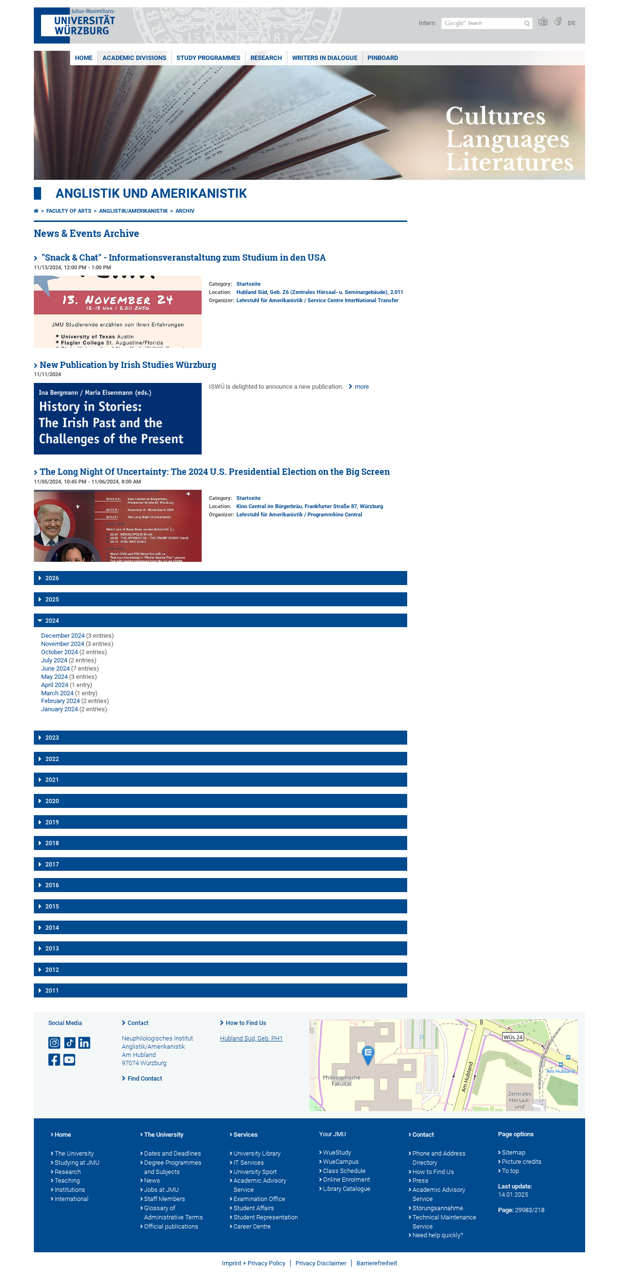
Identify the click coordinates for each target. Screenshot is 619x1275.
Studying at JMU (77, 1162)
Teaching (67, 1180)
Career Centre (252, 1226)
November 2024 (62, 643)
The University (74, 1153)
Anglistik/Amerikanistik (133, 211)
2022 (52, 759)
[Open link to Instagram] (55, 1043)
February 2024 (60, 700)
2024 (52, 620)
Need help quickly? (438, 1235)
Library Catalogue (346, 1188)
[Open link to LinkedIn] (85, 1043)
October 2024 (59, 652)
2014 (52, 927)
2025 (52, 599)
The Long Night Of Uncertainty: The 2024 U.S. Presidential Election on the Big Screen (215, 471)
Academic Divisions (134, 57)
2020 (52, 801)
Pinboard (383, 57)
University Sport (255, 1171)
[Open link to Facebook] (55, 1060)
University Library (257, 1153)
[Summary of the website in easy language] (543, 22)
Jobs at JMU (161, 1189)
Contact (138, 1023)
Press (420, 1180)
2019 (52, 822)
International (71, 1198)
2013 (52, 948)
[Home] (36, 211)
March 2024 (57, 693)
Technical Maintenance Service (444, 1222)
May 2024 (54, 676)
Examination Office (259, 1198)
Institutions (70, 1189)
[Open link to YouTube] (70, 1060)
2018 (52, 843)
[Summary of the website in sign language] (557, 22)
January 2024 (59, 709)
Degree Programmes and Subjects (173, 1167)
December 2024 (63, 635)
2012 (52, 970)
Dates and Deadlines (172, 1153)
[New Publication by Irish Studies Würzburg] (118, 452)
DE (571, 23)
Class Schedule (344, 1170)
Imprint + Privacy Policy (253, 1263)
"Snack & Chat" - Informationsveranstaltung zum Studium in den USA (183, 257)
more (362, 386)
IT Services (249, 1162)
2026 (52, 578)
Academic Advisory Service (260, 1185)
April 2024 (54, 685)
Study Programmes (208, 57)
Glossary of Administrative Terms (173, 1212)
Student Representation (266, 1217)
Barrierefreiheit (376, 1263)
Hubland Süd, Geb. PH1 (251, 1038)
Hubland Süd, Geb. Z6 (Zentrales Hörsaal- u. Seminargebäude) (311, 292)
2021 (52, 780)
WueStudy (337, 1152)
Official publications (171, 1226)
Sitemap (513, 1152)
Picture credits (522, 1161)
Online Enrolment (346, 1179)
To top (510, 1170)
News (152, 1180)
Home (83, 57)
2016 (52, 885)
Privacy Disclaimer (320, 1263)
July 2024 (54, 660)
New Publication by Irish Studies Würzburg (128, 364)
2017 (52, 864)
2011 (52, 990)
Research (266, 57)
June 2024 (55, 668)
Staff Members (164, 1198)
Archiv (185, 211)
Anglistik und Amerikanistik (151, 193)
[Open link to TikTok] (70, 1043)
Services (246, 1134)
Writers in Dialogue (324, 57)
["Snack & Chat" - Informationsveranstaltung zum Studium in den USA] (118, 345)
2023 (52, 737)
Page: (506, 1210)
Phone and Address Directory (439, 1158)
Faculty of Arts (68, 211)
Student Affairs (254, 1208)
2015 (52, 906)
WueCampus (341, 1161)
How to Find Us (246, 1023)
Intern (427, 23)
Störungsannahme (438, 1208)
